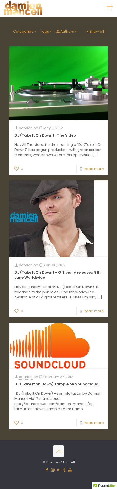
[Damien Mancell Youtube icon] (70, 470)
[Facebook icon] (47, 470)
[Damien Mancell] (23, 8)
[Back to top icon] (58, 451)
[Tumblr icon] (64, 470)
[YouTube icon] (59, 470)
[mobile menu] (109, 8)
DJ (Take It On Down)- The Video (45, 135)
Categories (23, 31)
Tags (44, 31)
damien (26, 128)
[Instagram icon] (53, 470)
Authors (67, 31)
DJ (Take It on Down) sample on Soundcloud (56, 384)
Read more (94, 168)
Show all (96, 31)
